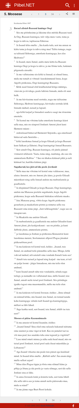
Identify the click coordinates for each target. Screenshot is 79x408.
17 (15, 233)
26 (15, 351)
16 (15, 220)
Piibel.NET (24, 5)
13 (15, 187)
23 (15, 322)
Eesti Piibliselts (47, 405)
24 (15, 326)
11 (15, 149)
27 (15, 363)
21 (15, 292)
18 (15, 246)
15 (15, 216)
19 (15, 258)
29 (15, 388)
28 (15, 376)
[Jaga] (67, 14)
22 (15, 308)
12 (15, 170)
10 (15, 140)
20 (15, 271)
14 (15, 199)
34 (52, 14)
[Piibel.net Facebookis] (71, 404)
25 (15, 338)
